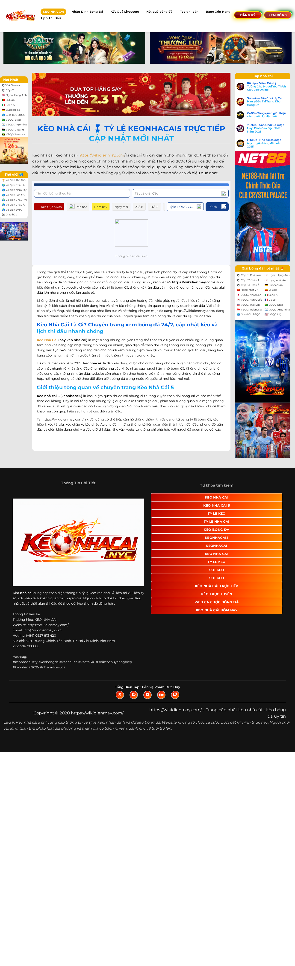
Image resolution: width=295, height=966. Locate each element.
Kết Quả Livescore (125, 11)
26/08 (154, 207)
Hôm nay (100, 207)
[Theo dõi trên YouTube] (147, 695)
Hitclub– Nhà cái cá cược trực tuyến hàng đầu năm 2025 (265, 143)
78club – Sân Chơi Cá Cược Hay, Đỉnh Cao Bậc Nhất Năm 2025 (265, 128)
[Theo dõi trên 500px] (161, 695)
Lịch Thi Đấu (51, 18)
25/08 (139, 207)
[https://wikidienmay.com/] (19, 16)
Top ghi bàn (189, 11)
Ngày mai (121, 207)
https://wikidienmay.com (101, 155)
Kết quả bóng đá (159, 11)
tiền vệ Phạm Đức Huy (161, 687)
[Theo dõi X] (120, 695)
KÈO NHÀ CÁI (53, 11)
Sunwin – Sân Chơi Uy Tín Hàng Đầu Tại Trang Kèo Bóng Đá (264, 102)
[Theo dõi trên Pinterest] (134, 695)
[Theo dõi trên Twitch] (175, 695)
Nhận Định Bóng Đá (87, 11)
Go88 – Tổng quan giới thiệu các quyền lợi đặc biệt (266, 115)
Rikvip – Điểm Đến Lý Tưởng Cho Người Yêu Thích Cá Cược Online (266, 87)
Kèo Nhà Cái (47, 340)
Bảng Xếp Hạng (218, 11)
